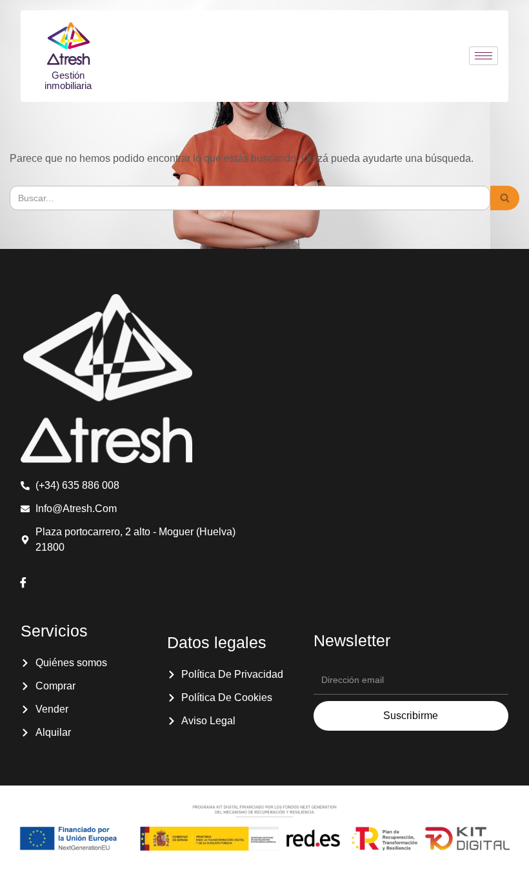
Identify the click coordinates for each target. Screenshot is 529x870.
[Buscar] (504, 198)
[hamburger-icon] (483, 55)
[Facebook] (23, 583)
